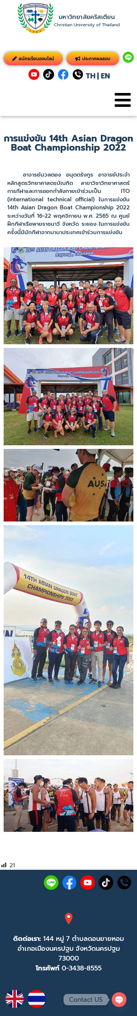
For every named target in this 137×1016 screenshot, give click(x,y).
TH (90, 75)
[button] (122, 100)
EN (105, 75)
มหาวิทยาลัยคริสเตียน (87, 17)
